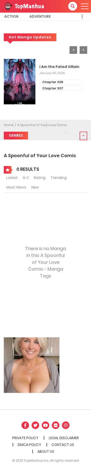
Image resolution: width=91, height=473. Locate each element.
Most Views (16, 187)
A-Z (26, 177)
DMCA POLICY (29, 444)
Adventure (40, 16)
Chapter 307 (52, 88)
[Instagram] (66, 425)
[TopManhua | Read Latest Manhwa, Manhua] (24, 6)
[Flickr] (55, 425)
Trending (59, 177)
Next (83, 50)
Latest (12, 177)
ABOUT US (45, 451)
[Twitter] (35, 425)
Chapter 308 (52, 82)
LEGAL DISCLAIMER (64, 437)
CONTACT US (63, 444)
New (35, 187)
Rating (40, 177)
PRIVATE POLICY (25, 437)
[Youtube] (45, 425)
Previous (73, 50)
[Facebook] (25, 425)
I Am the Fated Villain (59, 67)
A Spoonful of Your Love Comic (42, 125)
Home (9, 125)
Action (11, 16)
